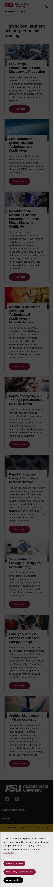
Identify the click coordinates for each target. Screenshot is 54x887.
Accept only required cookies (20, 872)
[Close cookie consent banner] (49, 839)
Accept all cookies (14, 863)
